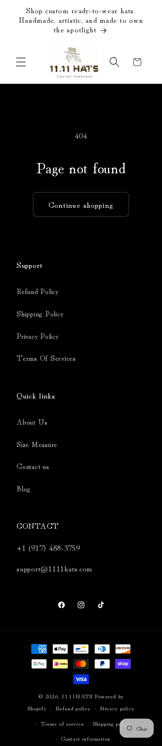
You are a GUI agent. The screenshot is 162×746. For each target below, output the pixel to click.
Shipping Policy (40, 313)
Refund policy (73, 708)
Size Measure (37, 444)
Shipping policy (111, 723)
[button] (21, 62)
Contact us (33, 466)
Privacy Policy (38, 335)
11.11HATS (78, 696)
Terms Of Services (46, 357)
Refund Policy (38, 291)
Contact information (85, 738)
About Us (32, 421)
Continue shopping (81, 204)
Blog (24, 488)
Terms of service (62, 723)
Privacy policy (117, 708)
